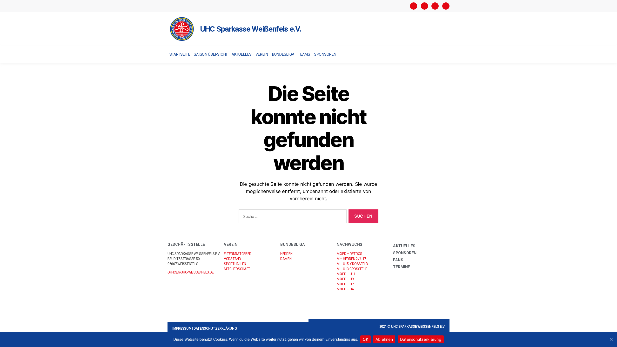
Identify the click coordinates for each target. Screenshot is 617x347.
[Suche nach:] (292, 217)
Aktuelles (242, 54)
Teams (304, 54)
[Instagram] (424, 6)
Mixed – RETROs (349, 254)
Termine (401, 267)
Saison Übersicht (211, 54)
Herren (286, 254)
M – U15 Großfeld (352, 264)
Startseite (179, 54)
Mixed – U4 (345, 289)
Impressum (182, 328)
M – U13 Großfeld (352, 269)
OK (365, 339)
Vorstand (232, 259)
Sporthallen (235, 264)
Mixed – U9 (345, 279)
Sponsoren (325, 54)
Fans (398, 260)
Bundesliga (283, 54)
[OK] (611, 339)
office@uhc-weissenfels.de (191, 272)
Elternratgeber (237, 254)
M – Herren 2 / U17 (351, 259)
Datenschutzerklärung (215, 328)
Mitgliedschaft (237, 269)
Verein (261, 54)
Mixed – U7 (345, 284)
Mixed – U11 (346, 274)
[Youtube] (445, 6)
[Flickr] (435, 6)
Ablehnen (384, 339)
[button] (445, 54)
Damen (286, 259)
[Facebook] (413, 6)
